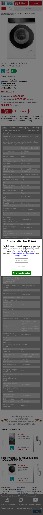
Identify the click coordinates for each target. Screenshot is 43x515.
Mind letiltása (21, 261)
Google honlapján (21, 255)
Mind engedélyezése (21, 273)
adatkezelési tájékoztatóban (23, 254)
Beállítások (21, 267)
